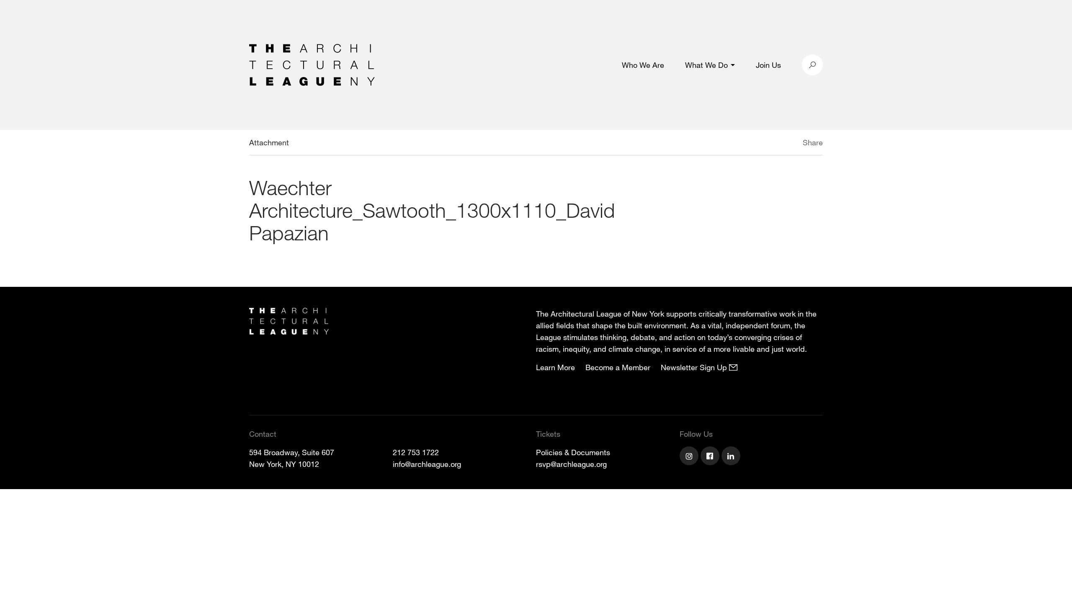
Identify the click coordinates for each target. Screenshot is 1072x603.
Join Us (768, 65)
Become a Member (617, 367)
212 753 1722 (416, 452)
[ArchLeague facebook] (711, 456)
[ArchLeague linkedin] (732, 456)
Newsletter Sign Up (695, 367)
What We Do (706, 65)
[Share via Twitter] (778, 143)
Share (813, 142)
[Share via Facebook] (790, 143)
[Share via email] (758, 143)
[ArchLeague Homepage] (312, 64)
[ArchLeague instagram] (690, 456)
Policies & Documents (573, 452)
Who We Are (643, 65)
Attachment (269, 142)
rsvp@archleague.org (571, 464)
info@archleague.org (427, 464)
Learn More (555, 367)
